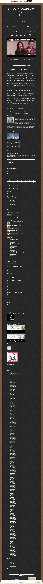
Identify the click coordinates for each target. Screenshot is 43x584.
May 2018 (12, 393)
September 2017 (13, 399)
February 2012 (12, 483)
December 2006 (13, 554)
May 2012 (12, 479)
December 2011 (13, 486)
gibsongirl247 (29, 59)
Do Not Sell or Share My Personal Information (26, 574)
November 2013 (13, 455)
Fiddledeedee (12, 242)
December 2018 (13, 386)
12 (29, 183)
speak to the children (28, 73)
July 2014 (11, 445)
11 (25, 183)
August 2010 (12, 507)
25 (25, 187)
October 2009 (12, 521)
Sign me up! (11, 162)
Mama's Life (12, 244)
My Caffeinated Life (13, 246)
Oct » (11, 191)
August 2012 (12, 475)
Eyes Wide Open (13, 204)
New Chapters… (13, 200)
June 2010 (12, 510)
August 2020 (12, 381)
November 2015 (13, 423)
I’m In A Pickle (12, 201)
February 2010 (12, 515)
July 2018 (11, 391)
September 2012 (13, 474)
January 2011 (12, 501)
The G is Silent (12, 250)
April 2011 (12, 497)
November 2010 (13, 503)
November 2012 (13, 471)
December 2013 (13, 454)
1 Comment (25, 61)
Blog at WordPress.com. (14, 574)
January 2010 (12, 517)
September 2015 (13, 426)
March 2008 (12, 546)
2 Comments (25, 113)
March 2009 (12, 530)
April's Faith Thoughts (14, 239)
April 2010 (12, 513)
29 (13, 188)
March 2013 (12, 466)
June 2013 (12, 462)
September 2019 (13, 382)
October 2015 (12, 425)
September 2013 (13, 458)
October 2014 (12, 441)
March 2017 (12, 403)
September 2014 (13, 442)
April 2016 (12, 417)
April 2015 (12, 433)
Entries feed (12, 563)
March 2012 (12, 482)
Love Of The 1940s (17, 230)
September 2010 (13, 506)
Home (10, 19)
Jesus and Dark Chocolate (14, 243)
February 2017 (12, 405)
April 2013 (12, 465)
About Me (15, 19)
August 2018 (12, 390)
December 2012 (13, 470)
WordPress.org (12, 255)
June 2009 (12, 526)
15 (13, 185)
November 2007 (13, 551)
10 (21, 183)
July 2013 (11, 461)
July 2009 (11, 525)
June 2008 (12, 542)
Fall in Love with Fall (13, 203)
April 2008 (12, 545)
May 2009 (12, 527)
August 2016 (12, 411)
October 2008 (12, 537)
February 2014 (12, 451)
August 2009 (12, 523)
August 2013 (12, 459)
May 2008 (12, 543)
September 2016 (13, 410)
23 (17, 187)
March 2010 (12, 514)
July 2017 (11, 402)
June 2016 (12, 414)
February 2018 (12, 397)
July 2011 (11, 493)
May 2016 (12, 415)
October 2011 (12, 489)
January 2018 (12, 398)
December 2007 (13, 550)
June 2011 (12, 494)
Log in (11, 562)
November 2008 (13, 535)
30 (17, 188)
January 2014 (12, 453)
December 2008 (13, 534)
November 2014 (13, 439)
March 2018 (12, 395)
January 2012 (12, 485)
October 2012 (12, 473)
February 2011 (12, 499)
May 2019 (12, 383)
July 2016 (11, 413)
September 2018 (13, 389)
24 (21, 187)
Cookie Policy (21, 582)
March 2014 (12, 450)
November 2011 (13, 487)
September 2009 (13, 522)
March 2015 (12, 434)
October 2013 (12, 457)
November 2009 (13, 519)
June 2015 (12, 430)
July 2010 (11, 509)
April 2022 (12, 379)
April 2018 (12, 394)
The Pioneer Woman (13, 251)
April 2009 (12, 529)
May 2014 (12, 447)
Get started (30, 1)
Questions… (12, 199)
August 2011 (12, 491)
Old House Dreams (13, 248)
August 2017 (12, 401)
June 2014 (12, 446)
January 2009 (12, 533)
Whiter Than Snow (21, 21)
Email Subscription (13, 153)
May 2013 (12, 463)
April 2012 (12, 481)
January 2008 (12, 549)
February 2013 (12, 467)
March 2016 (12, 418)
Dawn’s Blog (12, 240)
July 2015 (11, 429)
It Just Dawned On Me (21, 10)
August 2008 (12, 539)
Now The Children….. (21, 69)
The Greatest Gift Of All (27, 19)
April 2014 (12, 449)
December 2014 (13, 438)
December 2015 (13, 422)
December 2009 (13, 518)
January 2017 (12, 406)
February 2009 (12, 531)
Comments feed (13, 564)
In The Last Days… (17, 225)
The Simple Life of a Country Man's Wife (17, 252)
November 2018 (13, 387)
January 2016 (12, 421)
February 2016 (12, 419)
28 (9, 188)
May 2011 (12, 495)
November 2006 (13, 555)
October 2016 (12, 409)
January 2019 (12, 385)
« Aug (8, 191)
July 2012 (11, 477)
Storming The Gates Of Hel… (19, 233)
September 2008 (13, 538)
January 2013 (12, 469)
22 (13, 187)
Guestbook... (12, 214)
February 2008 (12, 547)
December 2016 (13, 407)
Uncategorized (18, 61)
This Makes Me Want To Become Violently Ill (21, 33)
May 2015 (12, 431)
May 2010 (12, 511)
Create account (12, 560)
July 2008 (11, 541)
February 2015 (12, 435)
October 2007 (12, 553)
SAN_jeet (12, 228)
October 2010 (12, 505)
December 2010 (13, 502)
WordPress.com (13, 254)
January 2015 (12, 437)
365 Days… (17, 228)
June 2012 (12, 478)
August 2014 (12, 443)
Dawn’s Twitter (12, 261)
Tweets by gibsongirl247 (12, 263)
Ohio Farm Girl (12, 247)
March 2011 (12, 498)
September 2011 (13, 490)
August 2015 (12, 427)
